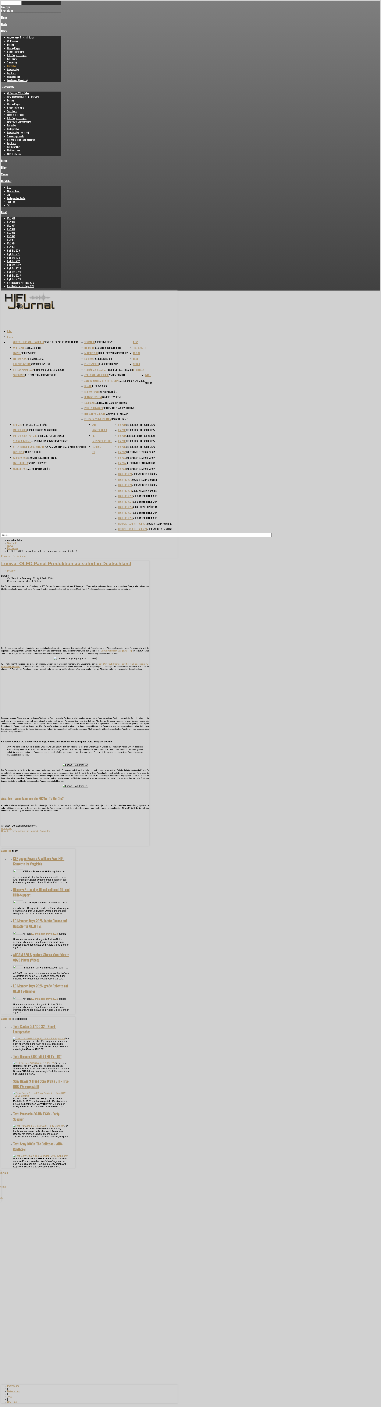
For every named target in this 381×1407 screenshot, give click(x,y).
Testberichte (7, 87)
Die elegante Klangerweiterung (40, 375)
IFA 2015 (11, 218)
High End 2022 (14, 265)
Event (4, 212)
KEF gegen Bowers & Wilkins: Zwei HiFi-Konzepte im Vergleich (38, 861)
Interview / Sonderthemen (19, 122)
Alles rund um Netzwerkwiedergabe (49, 441)
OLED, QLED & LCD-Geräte (35, 424)
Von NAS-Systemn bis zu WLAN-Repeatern (65, 446)
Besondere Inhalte (120, 419)
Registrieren (19, 556)
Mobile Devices (14, 154)
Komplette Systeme (40, 364)
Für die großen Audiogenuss (113, 353)
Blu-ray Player (13, 48)
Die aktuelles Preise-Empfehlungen (61, 342)
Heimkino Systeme (15, 51)
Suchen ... (149, 383)
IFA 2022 (11, 236)
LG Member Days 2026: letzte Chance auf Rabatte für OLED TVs (40, 923)
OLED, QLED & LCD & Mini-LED (108, 348)
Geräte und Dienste (104, 342)
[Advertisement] (75, 623)
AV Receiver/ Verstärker (18, 93)
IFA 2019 (11, 232)
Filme (4, 167)
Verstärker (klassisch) (17, 80)
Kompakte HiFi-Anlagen (117, 414)
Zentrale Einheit (33, 348)
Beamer (10, 44)
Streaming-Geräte (15, 136)
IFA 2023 (11, 240)
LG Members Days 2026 (44, 934)
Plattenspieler (13, 76)
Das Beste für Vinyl (109, 364)
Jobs (9, 1396)
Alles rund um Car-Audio (132, 381)
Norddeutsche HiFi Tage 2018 (20, 286)
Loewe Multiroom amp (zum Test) (116, 651)
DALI (9, 187)
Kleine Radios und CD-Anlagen (49, 370)
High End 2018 (13, 257)
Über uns (12, 1402)
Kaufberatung (13, 147)
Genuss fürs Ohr (104, 359)
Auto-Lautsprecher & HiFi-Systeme (23, 97)
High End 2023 (14, 268)
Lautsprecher (13, 69)
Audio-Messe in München (144, 474)
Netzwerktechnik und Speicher (21, 139)
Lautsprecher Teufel (16, 198)
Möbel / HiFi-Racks (15, 115)
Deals (4, 24)
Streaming (12, 62)
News (4, 31)
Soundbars (12, 59)
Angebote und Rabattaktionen (20, 37)
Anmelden (6, 828)
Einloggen (7, 556)
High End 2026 (14, 279)
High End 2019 (13, 261)
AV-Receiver (12, 41)
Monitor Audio (13, 191)
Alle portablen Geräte (39, 468)
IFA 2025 (11, 247)
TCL (8, 205)
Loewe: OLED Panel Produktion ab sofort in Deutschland (66, 563)
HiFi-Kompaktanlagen (16, 55)
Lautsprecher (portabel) (18, 132)
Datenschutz (13, 1391)
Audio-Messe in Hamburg (159, 523)
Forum (4, 161)
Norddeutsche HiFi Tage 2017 (20, 282)
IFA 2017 (11, 225)
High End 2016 (13, 250)
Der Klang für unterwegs (51, 435)
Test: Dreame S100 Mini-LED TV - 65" (37, 1056)
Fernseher (11, 66)
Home (4, 17)
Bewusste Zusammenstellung (42, 457)
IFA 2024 (11, 243)
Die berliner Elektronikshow (140, 424)
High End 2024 (14, 272)
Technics (11, 202)
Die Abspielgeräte (36, 359)
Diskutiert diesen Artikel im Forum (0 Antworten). (26, 831)
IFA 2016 (11, 222)
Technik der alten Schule (120, 370)
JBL (8, 194)
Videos (4, 174)
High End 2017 (13, 254)
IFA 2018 (11, 229)
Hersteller (6, 181)
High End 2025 (14, 275)
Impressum (13, 1386)
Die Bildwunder (28, 353)
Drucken (11, 570)
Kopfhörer (11, 73)
